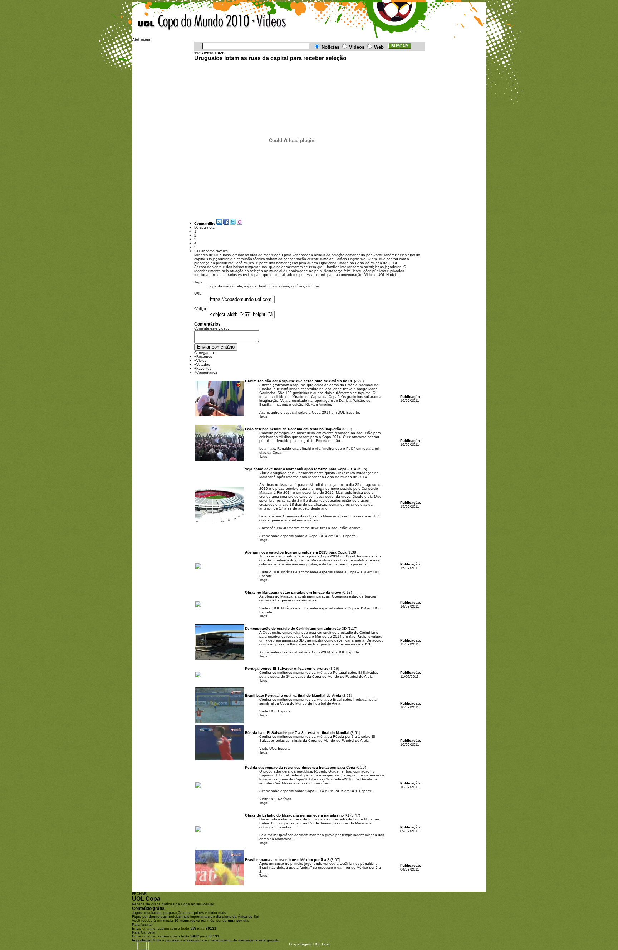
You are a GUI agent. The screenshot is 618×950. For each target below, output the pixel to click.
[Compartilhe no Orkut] (239, 223)
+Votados (202, 364)
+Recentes (203, 357)
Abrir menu (141, 40)
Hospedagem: (300, 944)
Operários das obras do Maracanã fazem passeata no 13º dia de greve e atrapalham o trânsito (319, 518)
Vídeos (269, 22)
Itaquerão (339, 528)
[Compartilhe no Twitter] (233, 223)
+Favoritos (202, 368)
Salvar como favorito (211, 251)
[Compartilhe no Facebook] (226, 223)
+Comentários (205, 372)
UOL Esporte (280, 711)
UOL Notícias (388, 275)
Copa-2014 (321, 412)
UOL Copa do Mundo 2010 (194, 22)
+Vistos (200, 360)
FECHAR (139, 894)
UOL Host (321, 944)
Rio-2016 (335, 791)
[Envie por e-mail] (219, 223)
